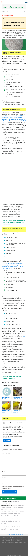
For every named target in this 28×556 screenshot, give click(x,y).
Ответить (8, 440)
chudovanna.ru (19, 534)
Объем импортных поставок (11, 23)
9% (24, 336)
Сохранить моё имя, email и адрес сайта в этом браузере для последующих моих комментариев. (13, 486)
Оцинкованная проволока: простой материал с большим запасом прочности (12, 513)
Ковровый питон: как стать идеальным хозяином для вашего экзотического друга (12, 507)
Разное (11, 15)
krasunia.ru (12, 534)
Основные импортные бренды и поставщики (12, 26)
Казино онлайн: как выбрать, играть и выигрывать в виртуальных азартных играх (13, 527)
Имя (3, 471)
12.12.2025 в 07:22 (21, 422)
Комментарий (6, 453)
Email (4, 477)
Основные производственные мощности (14, 22)
